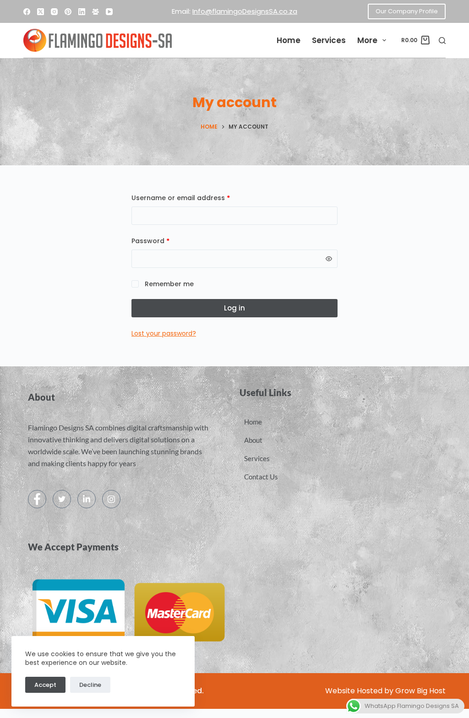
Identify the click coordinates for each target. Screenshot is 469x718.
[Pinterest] (68, 11)
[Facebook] (26, 11)
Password (165, 240)
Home (288, 40)
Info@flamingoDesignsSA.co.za (244, 11)
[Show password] (329, 259)
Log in (234, 308)
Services (329, 40)
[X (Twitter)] (40, 11)
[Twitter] (62, 499)
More (367, 40)
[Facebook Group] (95, 11)
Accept (45, 684)
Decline (90, 684)
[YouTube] (109, 11)
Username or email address (195, 197)
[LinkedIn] (81, 11)
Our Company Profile (407, 11)
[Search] (442, 40)
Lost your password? (163, 333)
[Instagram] (54, 11)
